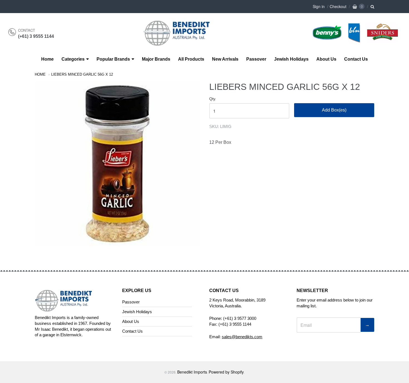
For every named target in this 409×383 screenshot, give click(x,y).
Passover (256, 59)
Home (47, 59)
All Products (191, 59)
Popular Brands (113, 59)
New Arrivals (225, 59)
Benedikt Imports (192, 372)
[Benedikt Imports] (182, 42)
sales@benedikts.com (242, 336)
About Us (326, 59)
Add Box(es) (334, 110)
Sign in (319, 6)
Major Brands (156, 59)
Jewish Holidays (291, 59)
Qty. (212, 99)
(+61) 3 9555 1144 (36, 36)
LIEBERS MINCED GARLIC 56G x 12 (82, 74)
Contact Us (356, 59)
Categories (73, 59)
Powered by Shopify (226, 372)
